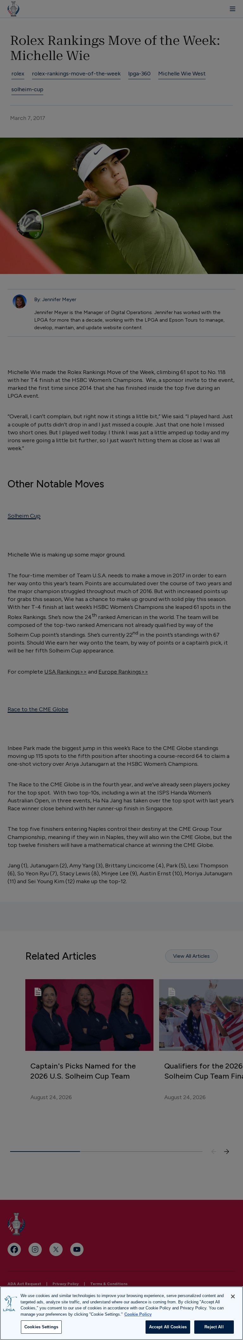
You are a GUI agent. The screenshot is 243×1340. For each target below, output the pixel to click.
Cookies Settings (41, 1327)
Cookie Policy (138, 1314)
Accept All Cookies (168, 1327)
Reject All (213, 1327)
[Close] (233, 1296)
